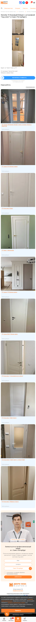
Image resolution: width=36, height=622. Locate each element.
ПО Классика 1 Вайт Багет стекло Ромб (13, 459)
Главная (4, 620)
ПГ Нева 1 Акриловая (8, 250)
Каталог (18, 620)
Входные (17, 8)
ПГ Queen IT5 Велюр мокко (9, 292)
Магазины (11, 619)
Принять (18, 610)
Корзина (25, 620)
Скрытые (25, 8)
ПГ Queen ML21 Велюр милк (10, 334)
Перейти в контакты (18, 590)
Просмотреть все (30, 87)
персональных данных (12, 573)
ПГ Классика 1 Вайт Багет (9, 418)
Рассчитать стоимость (19, 77)
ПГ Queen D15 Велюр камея (9, 166)
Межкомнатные (8, 8)
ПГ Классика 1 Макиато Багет (10, 501)
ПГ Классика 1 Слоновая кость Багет (12, 376)
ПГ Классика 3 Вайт (7, 208)
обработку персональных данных (16, 602)
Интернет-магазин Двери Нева (8, 11)
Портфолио (21, 11)
